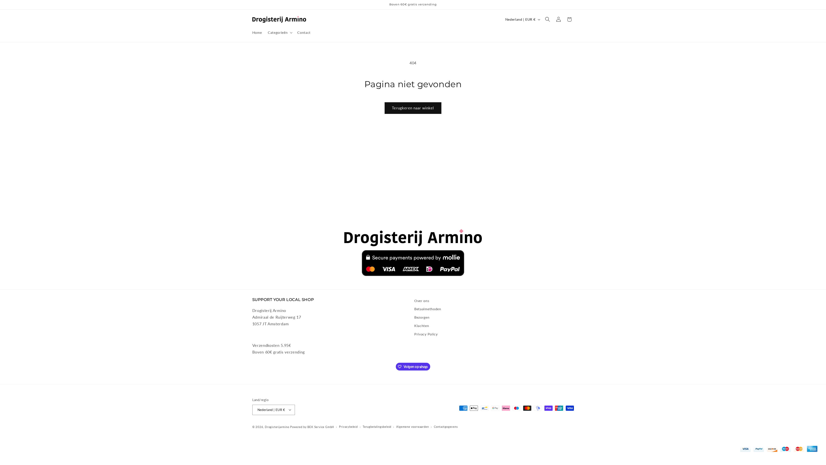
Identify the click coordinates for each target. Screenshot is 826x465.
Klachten (421, 326)
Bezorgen (422, 317)
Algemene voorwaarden (412, 426)
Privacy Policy (426, 334)
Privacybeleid (348, 426)
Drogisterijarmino (277, 427)
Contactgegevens (446, 426)
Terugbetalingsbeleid (377, 426)
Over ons (421, 301)
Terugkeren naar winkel (413, 108)
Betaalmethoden (427, 309)
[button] (279, 32)
